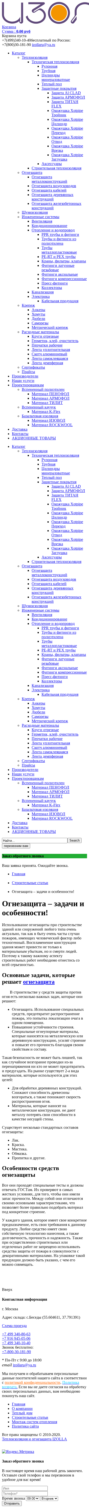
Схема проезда (14, 1326)
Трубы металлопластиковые (59, 250)
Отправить (12, 1503)
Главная (18, 874)
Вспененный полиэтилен (43, 389)
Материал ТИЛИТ (47, 403)
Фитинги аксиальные (60, 274)
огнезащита (39, 982)
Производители (25, 376)
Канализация (43, 292)
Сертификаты (33, 367)
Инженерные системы (40, 217)
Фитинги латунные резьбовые (58, 267)
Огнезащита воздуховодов (54, 186)
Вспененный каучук (39, 407)
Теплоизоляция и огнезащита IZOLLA (34, 1439)
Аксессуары (52, 164)
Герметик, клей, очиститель (55, 341)
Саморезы (40, 323)
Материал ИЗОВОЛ (48, 420)
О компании (22, 1408)
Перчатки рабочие (47, 345)
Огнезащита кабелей (49, 190)
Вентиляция (42, 221)
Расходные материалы (40, 332)
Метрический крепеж (50, 327)
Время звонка (13, 1498)
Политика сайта (25, 1426)
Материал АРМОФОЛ (50, 398)
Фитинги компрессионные (64, 279)
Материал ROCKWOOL (52, 425)
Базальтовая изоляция (40, 416)
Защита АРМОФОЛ (68, 97)
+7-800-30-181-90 (16, 1352)
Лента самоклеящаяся (50, 358)
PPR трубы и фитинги (60, 234)
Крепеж (28, 305)
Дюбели (38, 319)
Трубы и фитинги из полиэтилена (59, 241)
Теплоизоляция (34, 57)
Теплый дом (22, 1413)
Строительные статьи (30, 883)
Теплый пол (52, 84)
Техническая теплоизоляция (55, 62)
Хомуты (38, 314)
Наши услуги (23, 380)
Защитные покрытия (59, 88)
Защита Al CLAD (66, 93)
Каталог (18, 53)
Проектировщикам (28, 385)
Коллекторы (52, 288)
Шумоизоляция (35, 212)
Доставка (19, 429)
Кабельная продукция (60, 301)
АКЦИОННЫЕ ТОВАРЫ (34, 438)
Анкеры (38, 310)
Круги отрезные (45, 336)
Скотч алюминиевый (49, 354)
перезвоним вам (16, 846)
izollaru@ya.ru (43, 45)
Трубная (48, 71)
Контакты (20, 434)
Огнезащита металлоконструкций (49, 179)
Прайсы (28, 372)
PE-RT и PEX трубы (59, 257)
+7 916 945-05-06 (16, 1338)
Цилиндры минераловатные (56, 77)
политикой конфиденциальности (32, 1382)
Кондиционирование (49, 226)
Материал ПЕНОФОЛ (50, 394)
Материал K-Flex (46, 411)
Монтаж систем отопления (34, 1422)
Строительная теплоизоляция (56, 168)
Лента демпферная (47, 363)
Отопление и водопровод (53, 230)
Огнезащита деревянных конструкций (52, 197)
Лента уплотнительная (51, 349)
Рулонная (49, 66)
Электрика (41, 296)
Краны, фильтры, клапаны (64, 261)
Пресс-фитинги (55, 283)
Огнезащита (32, 172)
